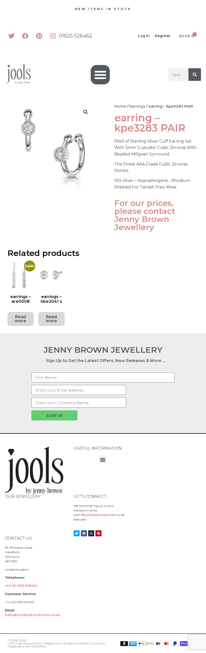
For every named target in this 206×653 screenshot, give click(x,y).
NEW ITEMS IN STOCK (103, 9)
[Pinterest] (39, 35)
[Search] (194, 74)
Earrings (137, 106)
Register (162, 36)
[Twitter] (11, 35)
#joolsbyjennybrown (99, 515)
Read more (20, 318)
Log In (144, 36)
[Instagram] (52, 35)
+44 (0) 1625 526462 (21, 585)
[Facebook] (25, 35)
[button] (100, 74)
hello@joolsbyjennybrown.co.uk (32, 615)
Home (120, 106)
